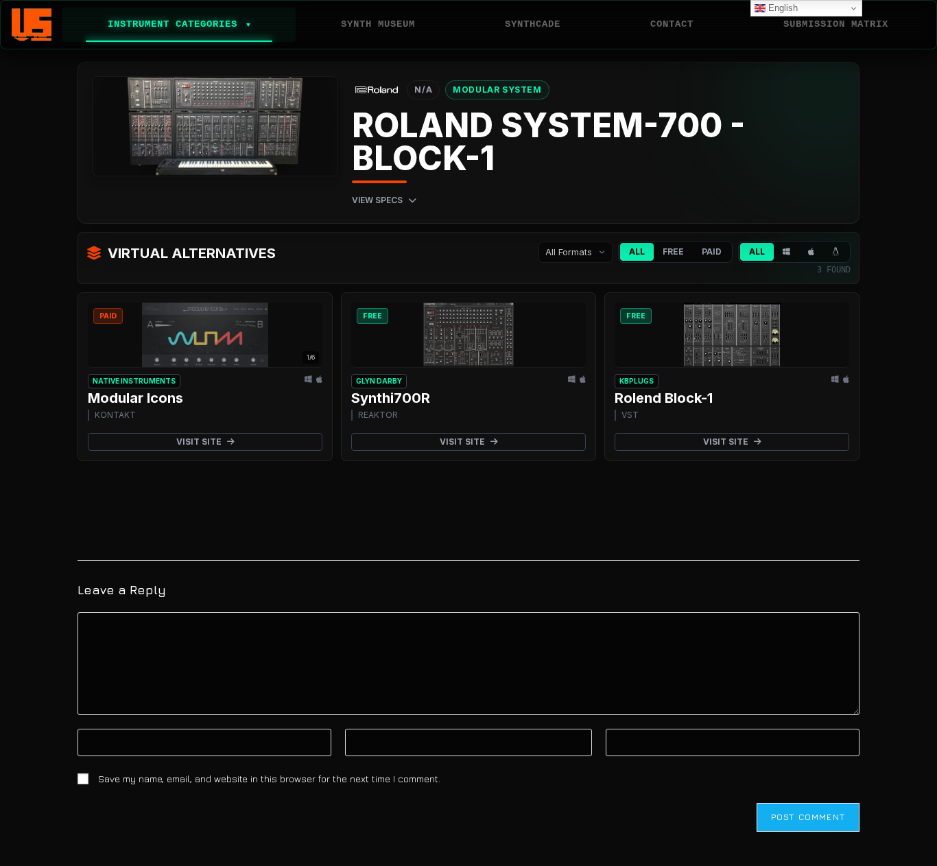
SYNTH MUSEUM (378, 24)
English (782, 8)
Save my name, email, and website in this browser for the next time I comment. (269, 778)
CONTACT (671, 24)
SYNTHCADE (532, 24)
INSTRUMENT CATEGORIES (179, 24)
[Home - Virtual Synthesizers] (31, 24)
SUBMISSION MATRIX (835, 24)
